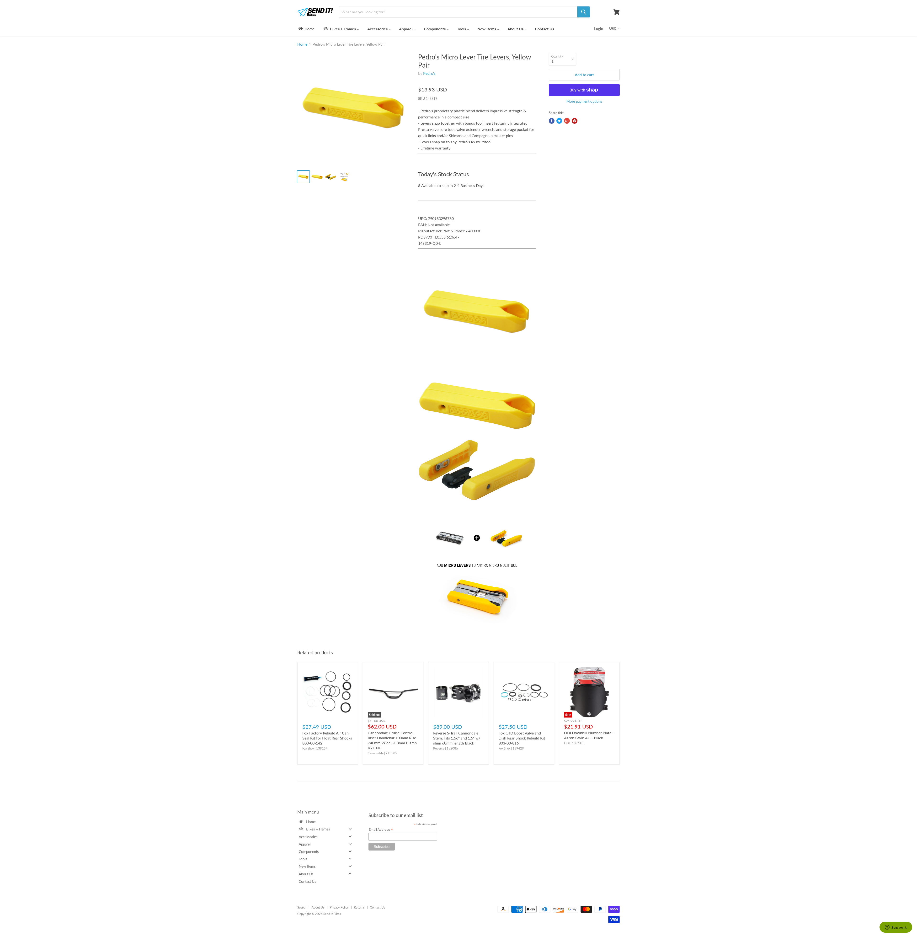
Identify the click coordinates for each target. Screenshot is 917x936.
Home (302, 44)
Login (598, 28)
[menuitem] (306, 28)
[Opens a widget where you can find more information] (895, 928)
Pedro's (429, 73)
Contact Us (377, 907)
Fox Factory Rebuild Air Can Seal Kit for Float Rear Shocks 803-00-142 (327, 738)
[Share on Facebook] (551, 121)
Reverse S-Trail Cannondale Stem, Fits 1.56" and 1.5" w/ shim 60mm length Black (456, 738)
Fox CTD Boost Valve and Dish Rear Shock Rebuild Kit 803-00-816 (522, 738)
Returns (359, 907)
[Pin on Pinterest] (574, 121)
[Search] (583, 11)
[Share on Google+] (567, 121)
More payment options (584, 101)
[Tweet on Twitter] (559, 121)
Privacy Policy (339, 907)
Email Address (380, 829)
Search (301, 907)
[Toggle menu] (350, 828)
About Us (318, 907)
